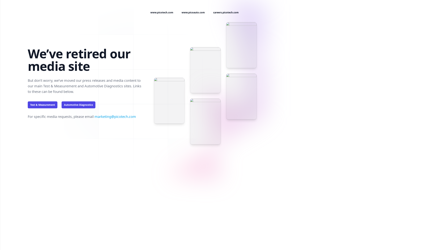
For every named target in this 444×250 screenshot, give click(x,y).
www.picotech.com (161, 12)
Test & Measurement (42, 104)
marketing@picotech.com (115, 116)
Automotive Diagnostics (78, 104)
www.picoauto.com (193, 12)
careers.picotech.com (226, 12)
